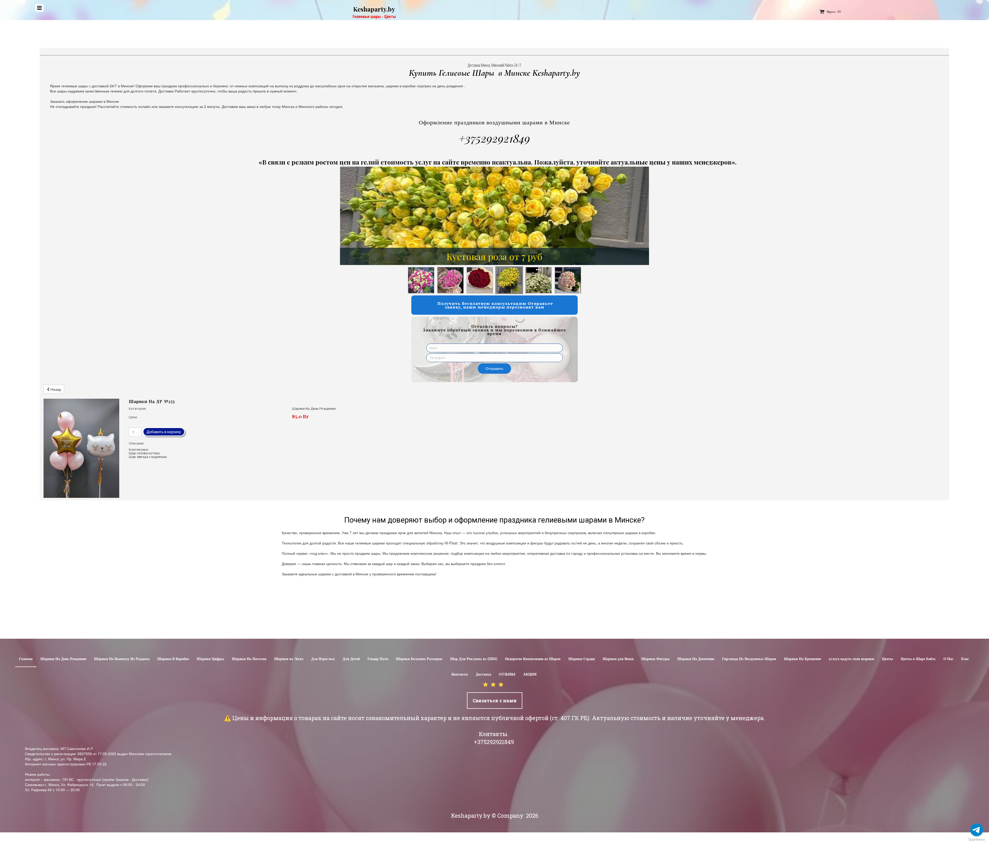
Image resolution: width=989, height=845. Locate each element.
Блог (965, 659)
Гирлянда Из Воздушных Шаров (749, 659)
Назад (55, 389)
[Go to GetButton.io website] (976, 839)
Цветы (887, 659)
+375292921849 (494, 138)
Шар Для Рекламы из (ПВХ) (473, 659)
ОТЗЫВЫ (507, 674)
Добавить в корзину (164, 431)
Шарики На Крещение (802, 659)
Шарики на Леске (288, 659)
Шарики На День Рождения (63, 659)
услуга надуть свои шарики (851, 659)
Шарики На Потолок (249, 659)
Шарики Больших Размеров (419, 659)
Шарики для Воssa (618, 659)
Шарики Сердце (581, 659)
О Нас (948, 659)
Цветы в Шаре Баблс (918, 659)
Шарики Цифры (210, 659)
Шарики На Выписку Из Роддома (122, 659)
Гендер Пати (378, 659)
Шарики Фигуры (655, 659)
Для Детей (351, 659)
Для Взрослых (323, 659)
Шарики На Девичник (695, 659)
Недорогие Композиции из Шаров (533, 659)
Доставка (483, 674)
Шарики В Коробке (173, 659)
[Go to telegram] (976, 829)
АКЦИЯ (529, 674)
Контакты (459, 674)
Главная (26, 659)
